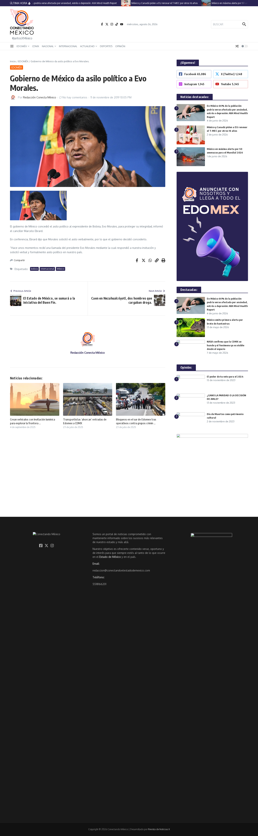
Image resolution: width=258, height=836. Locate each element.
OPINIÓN (120, 46)
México (60, 268)
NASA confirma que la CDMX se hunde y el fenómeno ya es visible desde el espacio (225, 345)
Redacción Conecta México (39, 97)
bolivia (34, 268)
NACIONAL (48, 46)
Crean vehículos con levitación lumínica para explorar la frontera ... (32, 421)
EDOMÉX (22, 46)
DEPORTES (106, 46)
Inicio (13, 61)
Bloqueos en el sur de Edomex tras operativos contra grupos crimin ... (136, 421)
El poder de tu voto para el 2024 (225, 376)
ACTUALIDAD (87, 46)
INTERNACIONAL (68, 46)
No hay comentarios (75, 97)
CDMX (35, 46)
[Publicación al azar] (237, 46)
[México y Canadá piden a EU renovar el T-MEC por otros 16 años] (117, 3)
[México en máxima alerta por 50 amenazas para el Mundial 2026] (198, 3)
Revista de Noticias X (159, 829)
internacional (47, 268)
